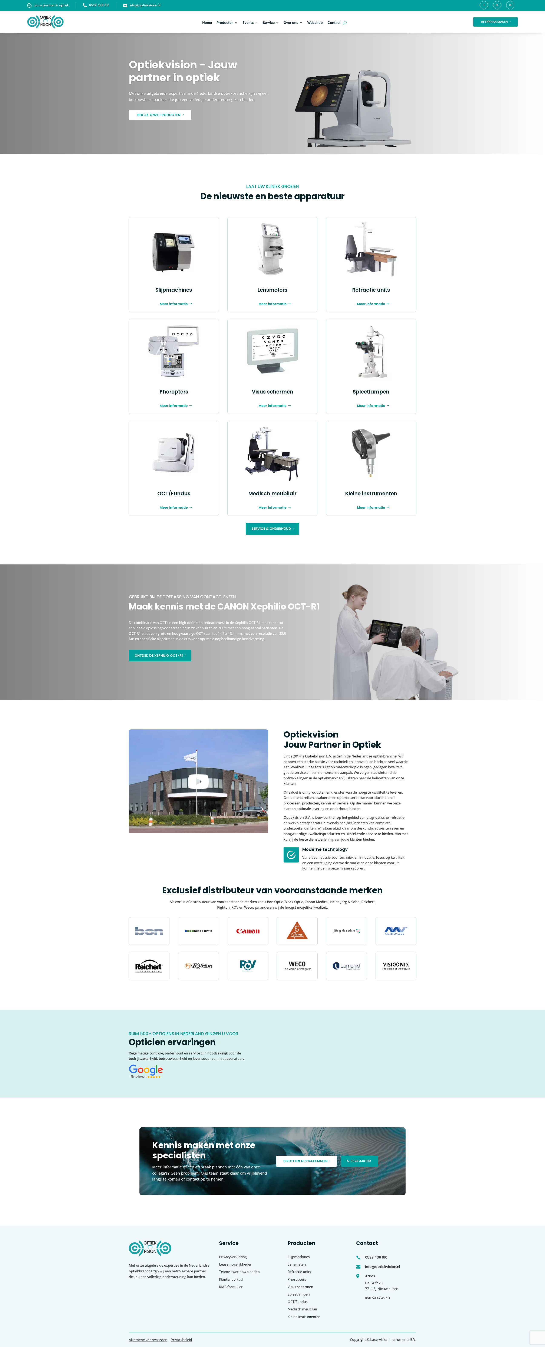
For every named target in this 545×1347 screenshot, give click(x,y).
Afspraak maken (494, 22)
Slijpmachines (173, 289)
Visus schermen (272, 391)
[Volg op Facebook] (484, 5)
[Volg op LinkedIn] (510, 5)
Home (207, 22)
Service (269, 22)
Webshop (315, 22)
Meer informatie (174, 303)
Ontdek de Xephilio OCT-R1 (159, 655)
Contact (334, 22)
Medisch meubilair (272, 493)
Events (248, 22)
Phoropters (173, 391)
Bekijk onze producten (158, 114)
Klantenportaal (231, 1279)
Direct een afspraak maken (305, 1161)
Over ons (291, 22)
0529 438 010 (99, 5)
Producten (225, 22)
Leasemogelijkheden (235, 1264)
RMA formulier (231, 1286)
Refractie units (371, 289)
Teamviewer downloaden (239, 1271)
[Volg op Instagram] (497, 5)
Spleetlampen (371, 391)
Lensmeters (272, 289)
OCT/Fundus (173, 493)
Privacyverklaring (233, 1257)
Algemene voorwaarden (148, 1339)
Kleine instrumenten (371, 493)
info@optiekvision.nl (145, 5)
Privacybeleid (181, 1339)
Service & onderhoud (271, 528)
